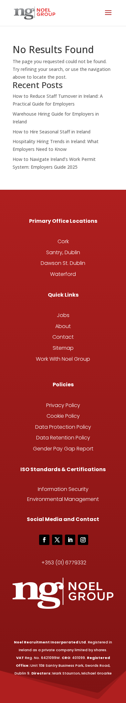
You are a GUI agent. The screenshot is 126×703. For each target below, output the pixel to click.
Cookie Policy (63, 416)
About (63, 326)
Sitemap (63, 348)
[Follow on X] (57, 540)
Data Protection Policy (63, 427)
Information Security (63, 489)
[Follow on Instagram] (83, 540)
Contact (63, 337)
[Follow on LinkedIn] (70, 540)
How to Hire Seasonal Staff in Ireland (51, 132)
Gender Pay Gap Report (63, 448)
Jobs (63, 315)
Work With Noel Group (63, 359)
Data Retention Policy (63, 437)
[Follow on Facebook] (44, 540)
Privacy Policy (63, 405)
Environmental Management (63, 499)
